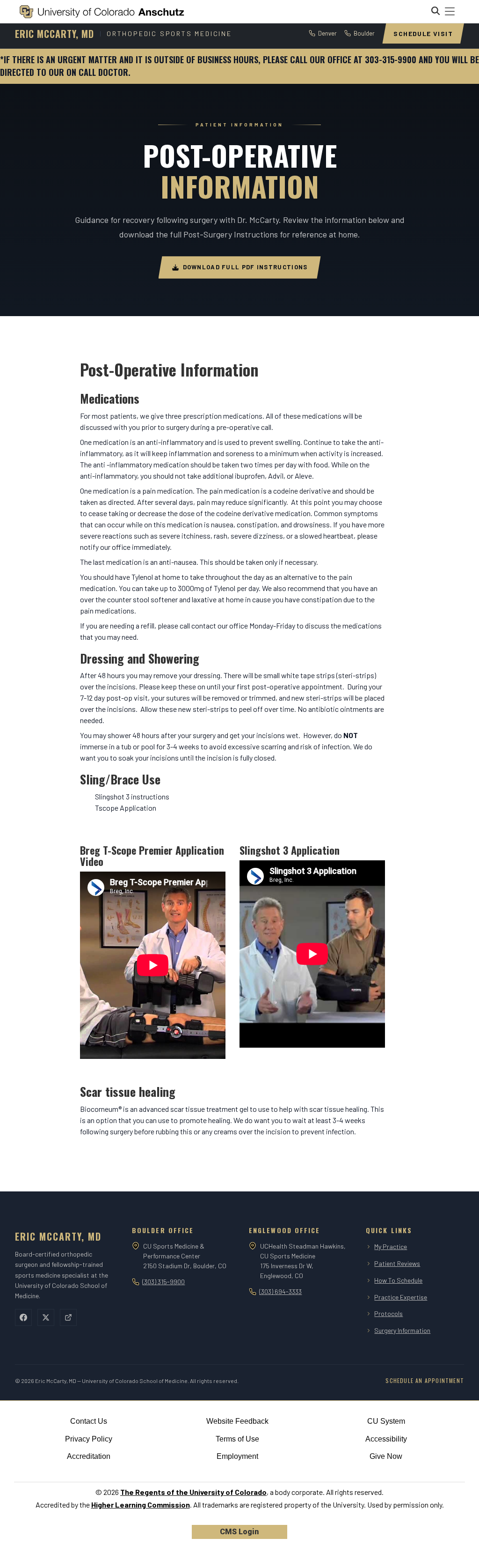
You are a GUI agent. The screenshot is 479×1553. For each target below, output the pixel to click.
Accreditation (88, 1456)
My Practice (390, 1246)
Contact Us (88, 1421)
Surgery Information (402, 1330)
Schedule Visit (423, 33)
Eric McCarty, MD (54, 34)
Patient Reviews (397, 1263)
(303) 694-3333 (280, 1291)
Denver (327, 33)
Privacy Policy (88, 1439)
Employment (237, 1456)
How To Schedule (398, 1280)
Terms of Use (237, 1439)
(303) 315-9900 (163, 1282)
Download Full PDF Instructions (245, 267)
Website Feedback (237, 1421)
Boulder (364, 33)
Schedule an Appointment (424, 1380)
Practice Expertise (400, 1297)
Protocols (388, 1313)
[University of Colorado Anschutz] (102, 11)
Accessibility (386, 1439)
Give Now (386, 1456)
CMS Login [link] (239, 1531)
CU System (386, 1421)
